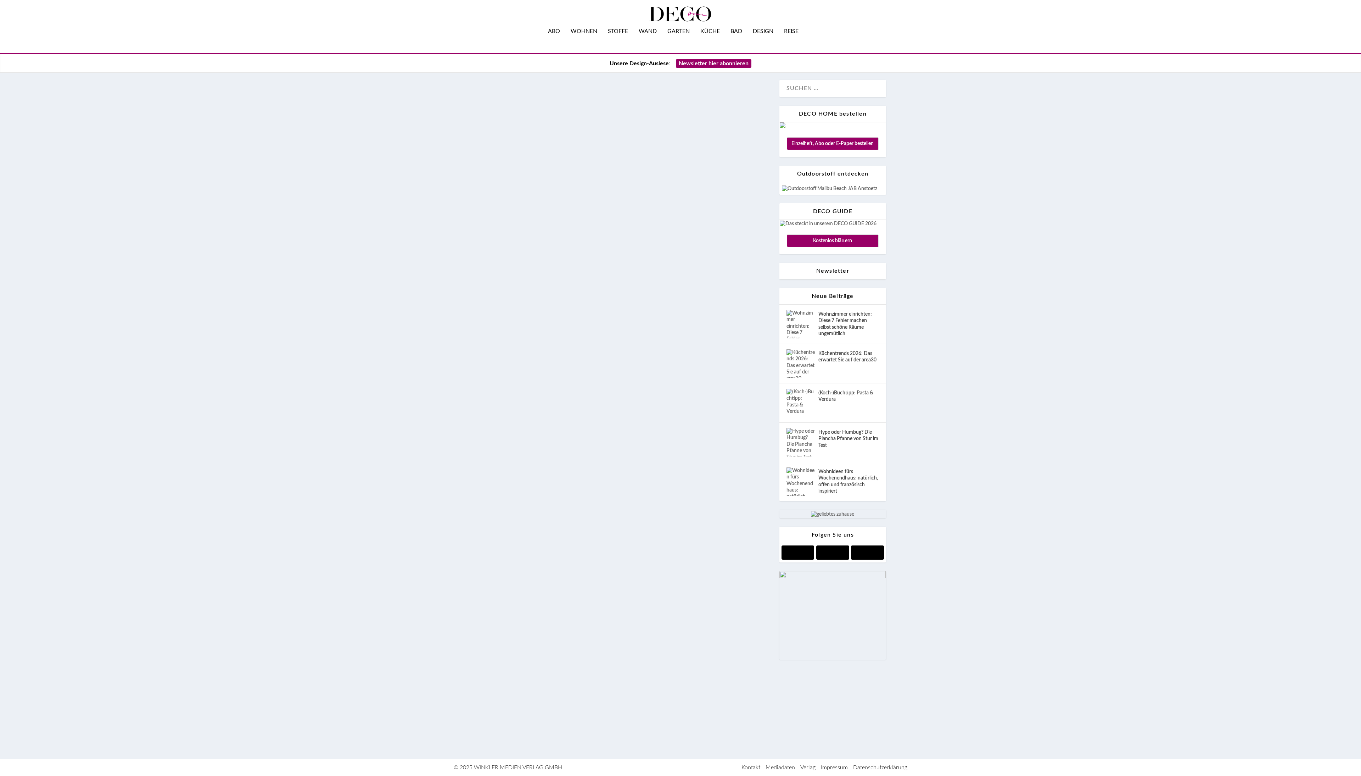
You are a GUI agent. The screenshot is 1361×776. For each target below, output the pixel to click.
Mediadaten (780, 767)
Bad (736, 31)
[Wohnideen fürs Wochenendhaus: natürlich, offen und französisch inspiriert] (800, 481)
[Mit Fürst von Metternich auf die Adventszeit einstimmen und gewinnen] (623, 622)
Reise (791, 31)
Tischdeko (538, 596)
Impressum (834, 767)
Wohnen (584, 31)
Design (763, 31)
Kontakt (750, 767)
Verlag (808, 767)
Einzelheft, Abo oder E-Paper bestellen (832, 143)
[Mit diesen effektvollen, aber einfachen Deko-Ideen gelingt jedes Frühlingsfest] (623, 301)
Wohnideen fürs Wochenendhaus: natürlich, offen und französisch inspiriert (848, 481)
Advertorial (495, 717)
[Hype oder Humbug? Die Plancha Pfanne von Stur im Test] (800, 442)
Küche (710, 31)
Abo (554, 31)
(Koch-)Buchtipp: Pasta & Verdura (845, 396)
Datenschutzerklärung (880, 767)
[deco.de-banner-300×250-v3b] (832, 576)
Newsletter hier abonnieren (714, 63)
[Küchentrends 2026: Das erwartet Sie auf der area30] (800, 363)
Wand (648, 31)
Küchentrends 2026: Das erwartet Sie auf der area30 (847, 356)
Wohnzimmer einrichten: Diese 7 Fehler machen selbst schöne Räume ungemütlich (845, 324)
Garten (678, 31)
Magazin (513, 596)
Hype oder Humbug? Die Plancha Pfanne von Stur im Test (848, 439)
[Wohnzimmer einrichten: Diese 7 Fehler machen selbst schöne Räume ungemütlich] (800, 324)
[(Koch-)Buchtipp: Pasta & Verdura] (800, 403)
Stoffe (618, 31)
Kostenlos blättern (832, 240)
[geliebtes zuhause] (832, 514)
